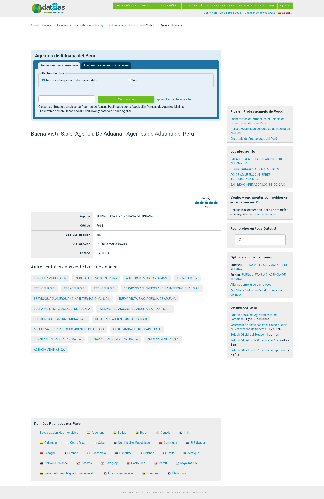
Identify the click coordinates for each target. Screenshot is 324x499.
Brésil (143, 432)
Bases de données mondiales (59, 432)
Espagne (50, 453)
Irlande (149, 453)
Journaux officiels (169, 5)
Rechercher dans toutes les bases (106, 65)
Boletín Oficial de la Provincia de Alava (255, 340)
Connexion (210, 12)
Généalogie (148, 5)
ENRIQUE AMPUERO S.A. (50, 278)
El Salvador (197, 442)
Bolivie (122, 432)
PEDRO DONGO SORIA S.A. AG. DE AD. (255, 169)
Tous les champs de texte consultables (71, 80)
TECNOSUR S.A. (187, 278)
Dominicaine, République (134, 442)
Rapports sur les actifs (251, 5)
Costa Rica (77, 442)
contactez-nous (266, 214)
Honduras (125, 453)
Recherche (126, 99)
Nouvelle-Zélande (56, 463)
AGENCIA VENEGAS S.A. (163, 339)
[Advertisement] (143, 38)
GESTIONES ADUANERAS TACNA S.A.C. (60, 319)
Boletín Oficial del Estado (247, 334)
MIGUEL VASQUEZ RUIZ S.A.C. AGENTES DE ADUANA (69, 329)
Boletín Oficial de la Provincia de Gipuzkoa (258, 350)
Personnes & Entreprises (220, 5)
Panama (86, 463)
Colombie (50, 442)
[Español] (280, 12)
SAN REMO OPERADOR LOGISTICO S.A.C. (258, 184)
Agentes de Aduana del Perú (117, 25)
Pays (271, 5)
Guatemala (99, 453)
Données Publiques (126, 5)
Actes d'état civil (193, 5)
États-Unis (179, 473)
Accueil (35, 25)
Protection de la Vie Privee (167, 492)
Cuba (101, 442)
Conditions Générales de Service (133, 492)
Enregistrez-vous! (231, 12)
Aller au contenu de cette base (251, 284)
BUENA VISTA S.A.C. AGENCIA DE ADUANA (147, 298)
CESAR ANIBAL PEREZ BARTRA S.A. (137, 329)
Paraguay (111, 463)
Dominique (170, 442)
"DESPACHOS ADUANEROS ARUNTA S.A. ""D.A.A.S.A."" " (135, 309)
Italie (171, 453)
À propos (285, 5)
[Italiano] (291, 12)
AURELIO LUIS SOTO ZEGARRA (96, 278)
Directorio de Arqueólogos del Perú (253, 138)
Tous (134, 80)
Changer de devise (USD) (260, 12)
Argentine (98, 432)
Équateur (153, 473)
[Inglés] (288, 12)
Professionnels (88, 25)
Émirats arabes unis (120, 473)
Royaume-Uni (188, 463)
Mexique (193, 453)
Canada (165, 432)
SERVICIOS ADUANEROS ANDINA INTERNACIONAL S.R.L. (162, 288)
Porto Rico (138, 463)
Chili (186, 432)
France (73, 453)
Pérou (72, 25)
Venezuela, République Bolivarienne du (69, 473)
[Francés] (284, 12)
